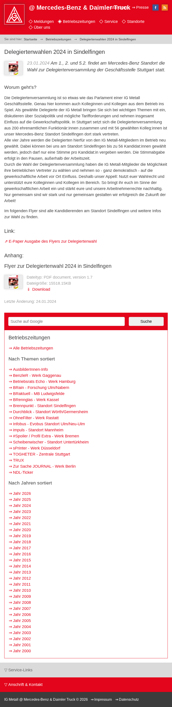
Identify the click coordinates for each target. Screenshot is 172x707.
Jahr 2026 (22, 493)
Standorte (135, 21)
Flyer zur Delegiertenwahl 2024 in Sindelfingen (58, 266)
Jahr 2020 (22, 530)
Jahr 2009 (22, 596)
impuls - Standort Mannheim (38, 430)
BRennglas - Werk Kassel (36, 399)
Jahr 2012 (22, 578)
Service (111, 21)
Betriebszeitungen (79, 21)
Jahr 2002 (22, 639)
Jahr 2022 (22, 517)
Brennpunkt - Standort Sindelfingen (44, 406)
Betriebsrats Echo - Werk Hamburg (44, 381)
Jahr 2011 (22, 584)
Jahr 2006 (22, 614)
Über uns (42, 27)
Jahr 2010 (22, 590)
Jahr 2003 (22, 633)
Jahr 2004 (22, 626)
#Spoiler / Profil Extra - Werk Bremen (46, 436)
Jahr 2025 (22, 499)
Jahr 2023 (22, 511)
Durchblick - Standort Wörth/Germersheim (50, 412)
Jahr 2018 (22, 542)
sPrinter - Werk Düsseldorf (36, 448)
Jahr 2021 (22, 524)
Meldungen (44, 21)
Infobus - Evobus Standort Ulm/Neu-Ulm (49, 424)
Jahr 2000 (22, 651)
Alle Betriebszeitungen (33, 348)
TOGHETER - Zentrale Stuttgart (41, 454)
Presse (142, 7)
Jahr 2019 (22, 536)
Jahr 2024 (22, 505)
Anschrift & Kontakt (25, 684)
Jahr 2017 (22, 548)
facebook (156, 7)
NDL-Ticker (23, 472)
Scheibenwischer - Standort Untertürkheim (51, 442)
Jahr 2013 (22, 572)
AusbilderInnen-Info (30, 369)
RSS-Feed (165, 8)
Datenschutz (129, 699)
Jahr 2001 (22, 645)
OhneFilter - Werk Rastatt (36, 418)
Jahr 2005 (22, 620)
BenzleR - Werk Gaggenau (37, 375)
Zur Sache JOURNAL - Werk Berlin (44, 466)
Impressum (103, 699)
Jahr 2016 (22, 554)
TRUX (18, 460)
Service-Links (20, 670)
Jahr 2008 (22, 602)
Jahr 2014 (22, 566)
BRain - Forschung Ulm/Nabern (41, 387)
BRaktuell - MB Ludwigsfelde (38, 393)
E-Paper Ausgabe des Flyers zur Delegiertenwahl (53, 241)
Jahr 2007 (22, 608)
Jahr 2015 (22, 560)
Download (40, 289)
